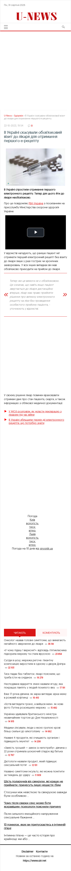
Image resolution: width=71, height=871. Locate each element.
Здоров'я (18, 115)
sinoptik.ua (46, 548)
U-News (8, 115)
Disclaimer (27, 851)
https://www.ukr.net (34, 860)
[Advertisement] (35, 589)
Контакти (42, 851)
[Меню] (6, 27)
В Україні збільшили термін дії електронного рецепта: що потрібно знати (36, 421)
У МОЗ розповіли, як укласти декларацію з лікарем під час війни (35, 413)
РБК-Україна (36, 203)
